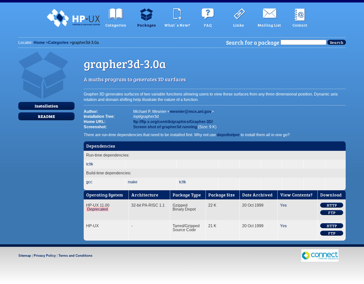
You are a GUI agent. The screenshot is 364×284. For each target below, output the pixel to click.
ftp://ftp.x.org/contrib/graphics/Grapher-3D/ (173, 122)
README (46, 116)
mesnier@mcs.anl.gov (190, 111)
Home (39, 42)
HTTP (332, 205)
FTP (332, 212)
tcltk (89, 164)
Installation (46, 105)
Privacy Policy (45, 255)
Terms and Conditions (75, 255)
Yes (283, 205)
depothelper (228, 135)
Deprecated (97, 209)
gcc (89, 182)
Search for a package (252, 42)
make (132, 182)
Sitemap (24, 255)
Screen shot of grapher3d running (165, 127)
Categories (58, 42)
